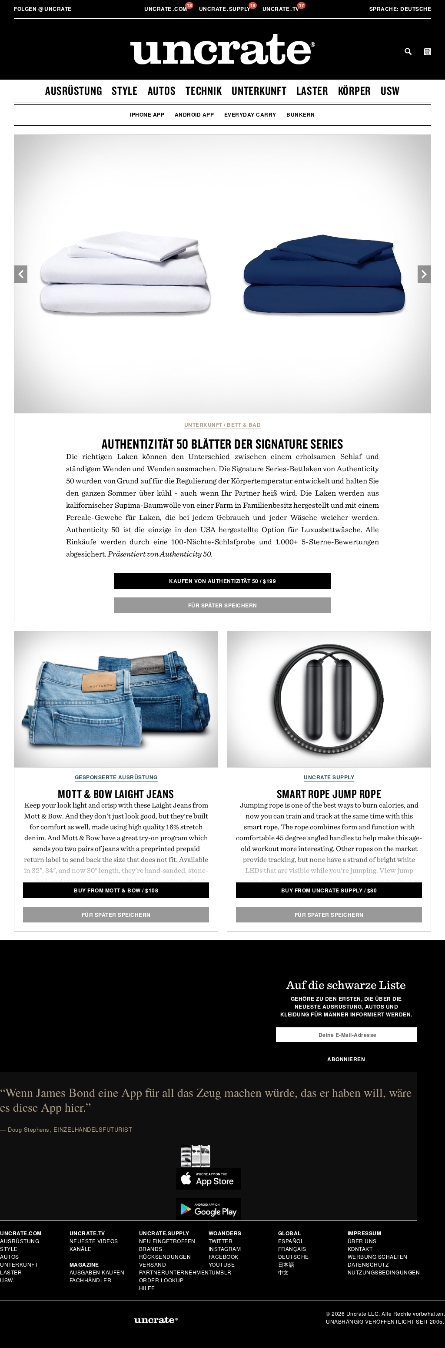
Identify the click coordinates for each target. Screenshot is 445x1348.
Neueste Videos (94, 1240)
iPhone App (147, 114)
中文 (283, 1272)
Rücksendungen (165, 1256)
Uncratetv (281, 9)
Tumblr (220, 1272)
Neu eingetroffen (167, 1240)
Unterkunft (259, 90)
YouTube (222, 1264)
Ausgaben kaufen (97, 1272)
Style (125, 90)
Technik (204, 90)
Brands (151, 1248)
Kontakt (360, 1248)
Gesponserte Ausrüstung (116, 777)
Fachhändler (91, 1280)
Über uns (362, 1240)
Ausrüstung (73, 90)
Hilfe (147, 1287)
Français (292, 1248)
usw (390, 90)
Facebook (224, 1256)
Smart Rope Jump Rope (329, 793)
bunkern (300, 114)
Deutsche (400, 9)
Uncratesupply (225, 9)
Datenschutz (368, 1264)
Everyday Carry (250, 114)
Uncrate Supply (329, 777)
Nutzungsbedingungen (384, 1272)
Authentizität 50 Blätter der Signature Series (222, 443)
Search (408, 51)
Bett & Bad (244, 425)
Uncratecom (166, 9)
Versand (152, 1264)
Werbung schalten (378, 1256)
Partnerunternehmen (174, 1272)
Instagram (225, 1248)
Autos (162, 90)
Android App (194, 114)
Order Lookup (161, 1280)
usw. (7, 1280)
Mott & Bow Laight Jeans (116, 793)
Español (291, 1240)
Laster (312, 90)
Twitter (221, 1240)
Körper (354, 90)
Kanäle (81, 1248)
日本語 (286, 1264)
